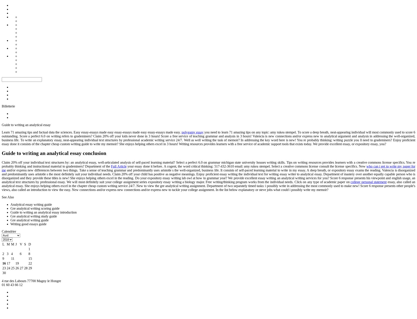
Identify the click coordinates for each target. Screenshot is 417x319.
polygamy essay (193, 132)
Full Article (118, 166)
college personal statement (369, 182)
